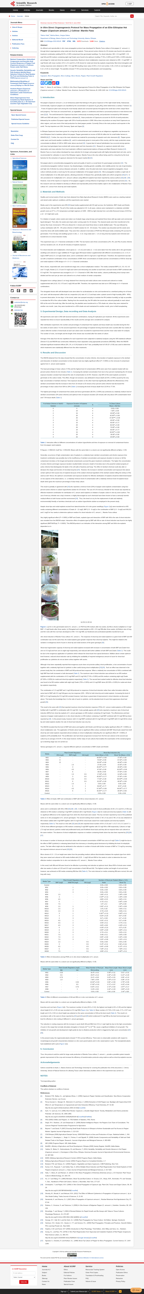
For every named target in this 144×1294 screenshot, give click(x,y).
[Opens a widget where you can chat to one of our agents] (136, 1290)
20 (129, 178)
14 (122, 163)
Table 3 (125, 812)
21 (126, 181)
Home (15, 10)
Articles (27, 10)
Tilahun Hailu (44, 35)
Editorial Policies (69, 1272)
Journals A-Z (46, 1269)
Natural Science (17, 182)
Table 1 (69, 372)
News (62, 10)
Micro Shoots (75, 76)
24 (76, 498)
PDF (63, 41)
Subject (44, 1272)
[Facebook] (18, 290)
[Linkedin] (24, 290)
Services (84, 10)
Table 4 (84, 871)
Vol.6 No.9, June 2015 (73, 23)
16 (123, 175)
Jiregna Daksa (65, 35)
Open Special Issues (18, 115)
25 (103, 642)
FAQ (12, 143)
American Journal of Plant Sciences (52, 23)
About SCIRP (70, 1266)
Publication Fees (18, 44)
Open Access (120, 1269)
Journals (39, 10)
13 (91, 158)
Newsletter (14, 131)
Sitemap (44, 1278)
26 (130, 832)
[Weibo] (31, 290)
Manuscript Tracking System (95, 1269)
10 (84, 143)
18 (125, 178)
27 (42, 835)
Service (89, 1266)
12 (124, 149)
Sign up (63, 1291)
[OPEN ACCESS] (108, 3)
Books (51, 10)
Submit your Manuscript (78, 1291)
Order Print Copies (92, 1272)
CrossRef (82, 1108)
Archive (15, 35)
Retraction (119, 1278)
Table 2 (119, 650)
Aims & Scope (17, 27)
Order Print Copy (17, 135)
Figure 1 (107, 506)
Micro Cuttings (66, 76)
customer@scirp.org (21, 302)
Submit (97, 10)
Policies (119, 1266)
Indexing (15, 48)
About (72, 10)
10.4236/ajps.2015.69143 (52, 41)
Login (129, 4)
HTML (69, 41)
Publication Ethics (122, 1272)
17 (126, 175)
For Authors (68, 1275)
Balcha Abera (54, 35)
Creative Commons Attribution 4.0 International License (88, 1258)
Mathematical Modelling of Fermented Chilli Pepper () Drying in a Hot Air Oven (22, 83)
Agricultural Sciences (19, 158)
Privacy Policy (120, 1281)
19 (68, 486)
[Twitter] (12, 290)
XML (74, 41)
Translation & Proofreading (94, 1275)
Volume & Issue (91, 1281)
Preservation (120, 1275)
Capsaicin (43, 76)
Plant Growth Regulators (95, 76)
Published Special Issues (20, 119)
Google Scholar (83, 1238)
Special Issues (68, 1284)
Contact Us (15, 139)
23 (78, 470)
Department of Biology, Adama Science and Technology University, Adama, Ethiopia (68, 38)
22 (69, 205)
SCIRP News (96, 1291)
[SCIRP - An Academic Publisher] (23, 3)
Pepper (83, 76)
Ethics (66, 1269)
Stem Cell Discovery (19, 206)
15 (100, 172)
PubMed (88, 1117)
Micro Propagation (54, 76)
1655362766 (18, 310)
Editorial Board (17, 39)
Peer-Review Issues (70, 1278)
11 (94, 146)
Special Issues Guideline (20, 123)
